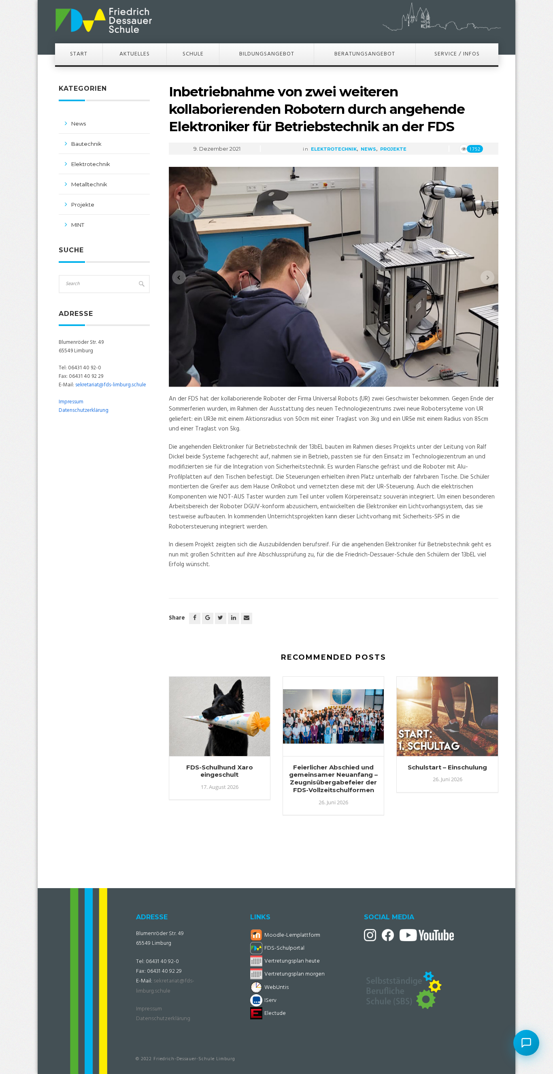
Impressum (71, 402)
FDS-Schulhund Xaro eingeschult (219, 771)
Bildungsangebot (266, 54)
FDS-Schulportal (284, 948)
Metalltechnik (89, 184)
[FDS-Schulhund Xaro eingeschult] (219, 720)
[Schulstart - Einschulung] (447, 720)
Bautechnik (86, 144)
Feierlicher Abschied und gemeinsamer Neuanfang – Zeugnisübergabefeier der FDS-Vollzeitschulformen (333, 778)
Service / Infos (457, 54)
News (368, 149)
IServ (270, 1000)
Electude (275, 1013)
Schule (193, 54)
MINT (77, 225)
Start (78, 54)
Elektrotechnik (334, 149)
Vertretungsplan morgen (294, 974)
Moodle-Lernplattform (292, 935)
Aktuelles (134, 54)
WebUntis (276, 987)
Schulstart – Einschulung (447, 767)
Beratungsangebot (364, 54)
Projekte (393, 149)
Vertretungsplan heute (292, 961)
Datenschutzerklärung (83, 410)
